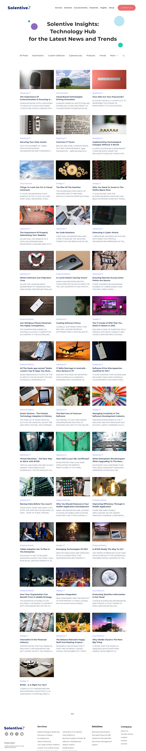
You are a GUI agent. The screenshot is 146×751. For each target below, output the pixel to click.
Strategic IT (60, 184)
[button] (58, 8)
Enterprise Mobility (63, 274)
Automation (38, 55)
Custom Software (56, 55)
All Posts (24, 55)
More (112, 55)
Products (90, 55)
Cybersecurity (75, 55)
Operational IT (25, 93)
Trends (102, 55)
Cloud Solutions (62, 93)
